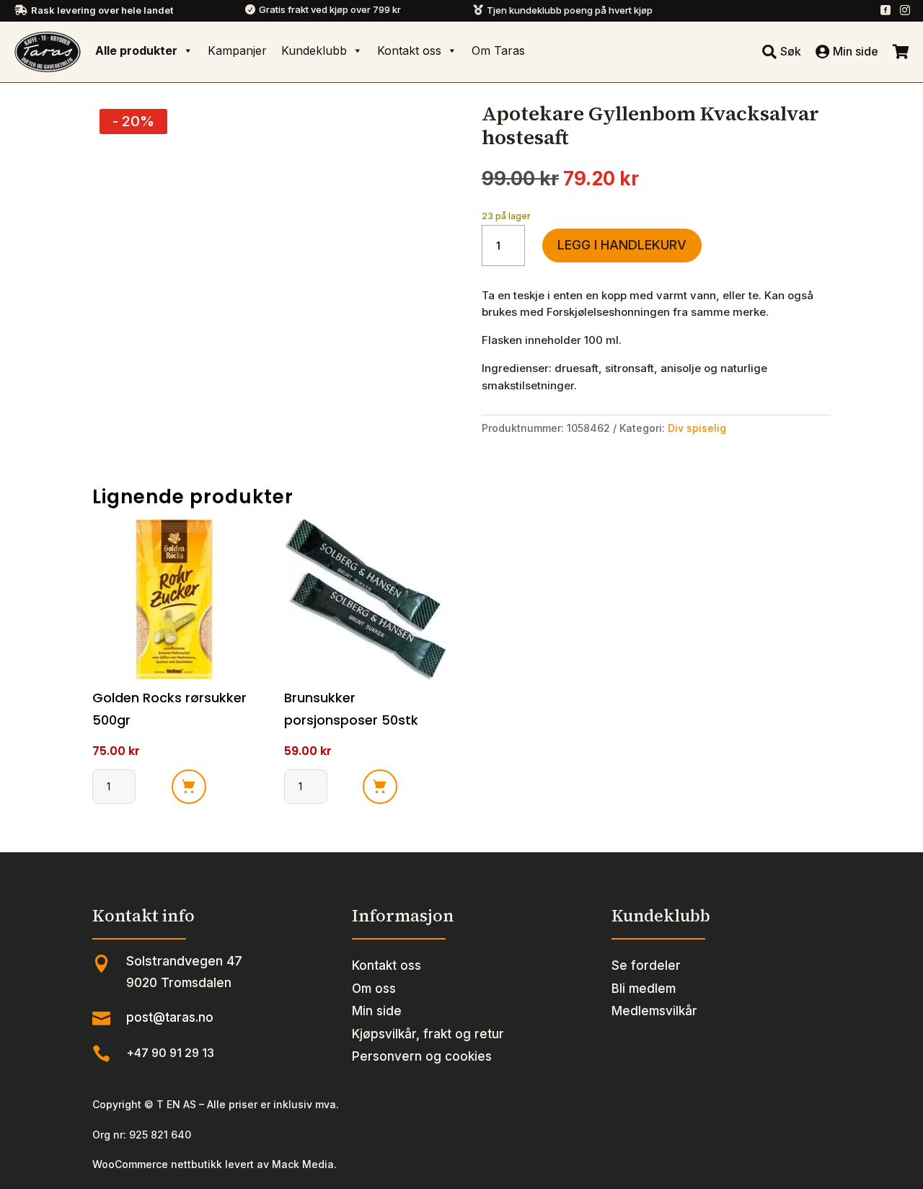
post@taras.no (169, 1017)
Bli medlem (643, 988)
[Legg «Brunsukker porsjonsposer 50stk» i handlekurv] (380, 786)
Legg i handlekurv (621, 244)
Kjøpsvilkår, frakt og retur (428, 1034)
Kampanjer (237, 50)
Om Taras (498, 50)
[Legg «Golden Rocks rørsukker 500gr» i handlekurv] (189, 786)
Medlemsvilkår (654, 1011)
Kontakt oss (409, 50)
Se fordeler (646, 965)
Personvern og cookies (422, 1056)
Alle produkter (136, 50)
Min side (377, 1011)
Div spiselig (697, 428)
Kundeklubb (314, 50)
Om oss (374, 988)
